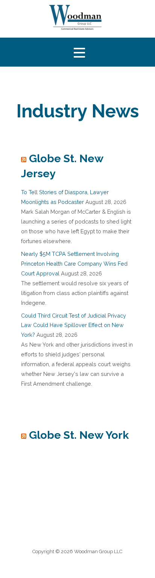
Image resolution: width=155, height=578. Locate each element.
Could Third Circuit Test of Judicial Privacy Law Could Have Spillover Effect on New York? (73, 325)
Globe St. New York (79, 435)
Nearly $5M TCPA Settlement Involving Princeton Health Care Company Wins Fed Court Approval (74, 264)
